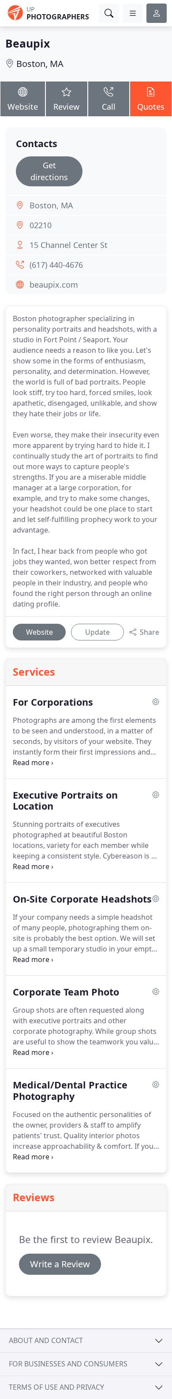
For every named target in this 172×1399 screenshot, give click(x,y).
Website (22, 106)
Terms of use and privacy (56, 1387)
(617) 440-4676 (56, 264)
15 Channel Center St (69, 245)
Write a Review (60, 1264)
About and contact (46, 1340)
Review (66, 106)
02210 (41, 225)
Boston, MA (40, 64)
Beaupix (27, 43)
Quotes (151, 106)
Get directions (49, 171)
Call (109, 106)
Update (97, 632)
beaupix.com (54, 284)
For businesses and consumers (68, 1364)
